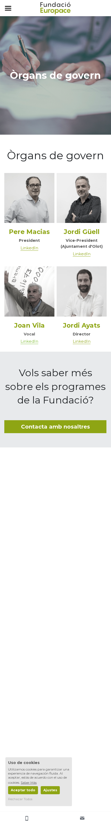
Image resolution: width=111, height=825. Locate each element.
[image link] (55, 7)
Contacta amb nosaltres (55, 426)
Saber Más (29, 782)
